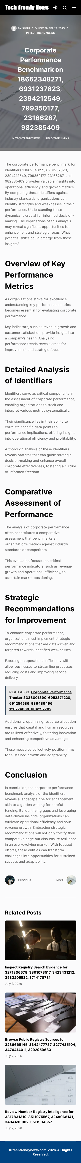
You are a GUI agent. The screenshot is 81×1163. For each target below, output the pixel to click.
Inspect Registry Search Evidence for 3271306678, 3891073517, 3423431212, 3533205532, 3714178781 (40, 972)
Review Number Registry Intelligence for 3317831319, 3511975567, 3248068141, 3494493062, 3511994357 (39, 1116)
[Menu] (74, 7)
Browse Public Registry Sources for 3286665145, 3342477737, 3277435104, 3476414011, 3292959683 (40, 1044)
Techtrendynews (42, 32)
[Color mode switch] (55, 7)
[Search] (65, 7)
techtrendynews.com (29, 1150)
